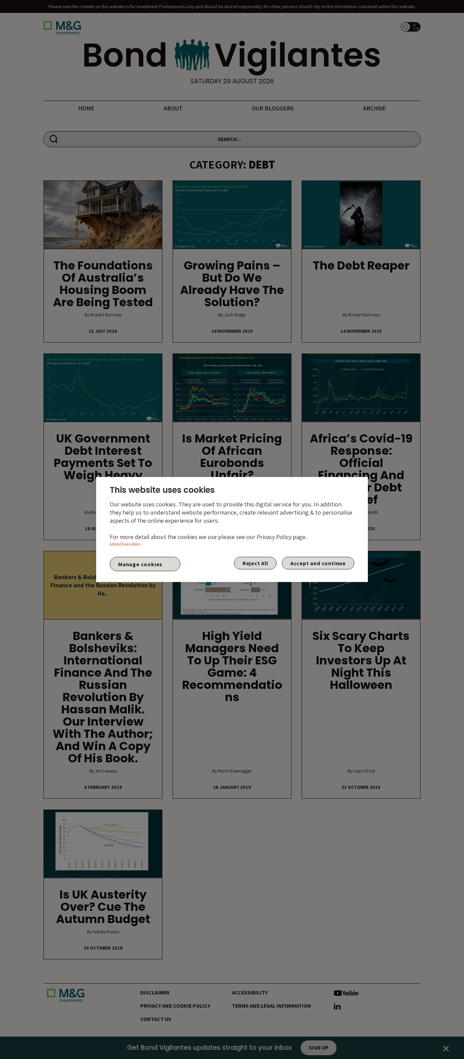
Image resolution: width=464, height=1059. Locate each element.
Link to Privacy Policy (125, 543)
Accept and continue (318, 563)
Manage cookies (140, 564)
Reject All (255, 563)
